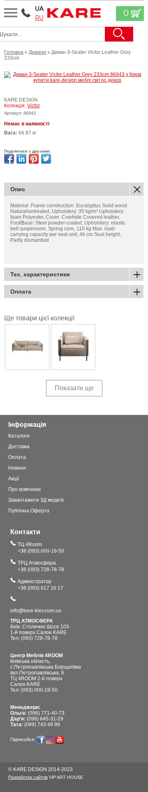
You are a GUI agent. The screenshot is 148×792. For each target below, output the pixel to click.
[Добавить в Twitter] (46, 159)
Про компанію (24, 489)
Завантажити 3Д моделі (36, 500)
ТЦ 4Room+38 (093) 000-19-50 (41, 548)
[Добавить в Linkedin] (21, 159)
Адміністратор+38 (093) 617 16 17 (40, 585)
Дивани (37, 52)
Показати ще (74, 387)
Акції (13, 479)
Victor (33, 106)
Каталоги (19, 436)
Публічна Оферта (28, 511)
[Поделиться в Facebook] (9, 159)
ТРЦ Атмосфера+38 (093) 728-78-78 (41, 566)
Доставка (19, 446)
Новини (17, 468)
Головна (13, 52)
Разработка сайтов (28, 777)
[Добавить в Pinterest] (34, 159)
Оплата (17, 457)
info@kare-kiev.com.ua (35, 611)
